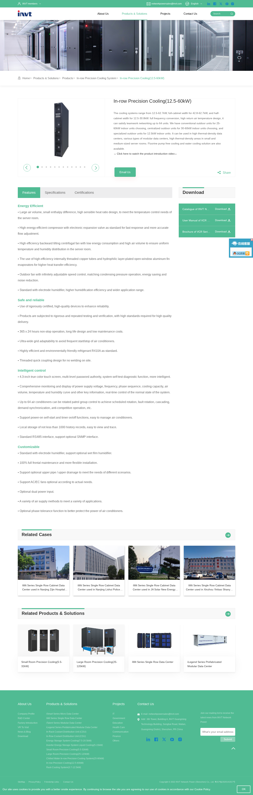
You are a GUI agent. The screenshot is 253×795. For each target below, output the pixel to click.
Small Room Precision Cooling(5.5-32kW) (67, 749)
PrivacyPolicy (35, 782)
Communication (121, 731)
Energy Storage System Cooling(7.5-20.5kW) (68, 740)
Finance (117, 736)
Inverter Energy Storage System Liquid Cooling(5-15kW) (74, 745)
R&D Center (24, 718)
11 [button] (80, 167)
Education (118, 723)
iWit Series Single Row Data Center (64, 718)
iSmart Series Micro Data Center (62, 714)
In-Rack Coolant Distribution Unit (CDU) (66, 731)
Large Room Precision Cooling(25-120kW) (67, 754)
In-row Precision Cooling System (96, 78)
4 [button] (50, 167)
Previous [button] (27, 167)
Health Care (119, 727)
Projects (165, 13)
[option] (61, 130)
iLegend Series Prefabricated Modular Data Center (71, 727)
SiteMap (21, 782)
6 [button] (59, 167)
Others (116, 740)
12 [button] (84, 167)
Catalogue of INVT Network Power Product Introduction (196, 209)
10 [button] (76, 167)
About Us (103, 13)
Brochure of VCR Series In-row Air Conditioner (196, 231)
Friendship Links (51, 782)
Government (119, 718)
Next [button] (95, 167)
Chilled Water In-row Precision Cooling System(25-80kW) (75, 758)
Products (67, 78)
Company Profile (26, 714)
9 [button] (72, 167)
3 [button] (46, 167)
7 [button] (63, 167)
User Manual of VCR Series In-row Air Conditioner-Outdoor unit (196, 220)
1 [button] (38, 167)
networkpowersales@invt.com (166, 3)
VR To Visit (23, 727)
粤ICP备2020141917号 (225, 782)
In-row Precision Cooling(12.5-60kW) (65, 763)
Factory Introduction (28, 723)
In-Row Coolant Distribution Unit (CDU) (66, 736)
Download (221, 208)
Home (26, 78)
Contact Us (190, 13)
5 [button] (55, 167)
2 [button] (42, 167)
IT (113, 714)
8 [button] (67, 167)
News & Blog (24, 731)
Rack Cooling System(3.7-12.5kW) (63, 767)
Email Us (125, 172)
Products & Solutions (134, 13)
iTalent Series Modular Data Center (64, 723)
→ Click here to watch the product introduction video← (145, 153)
